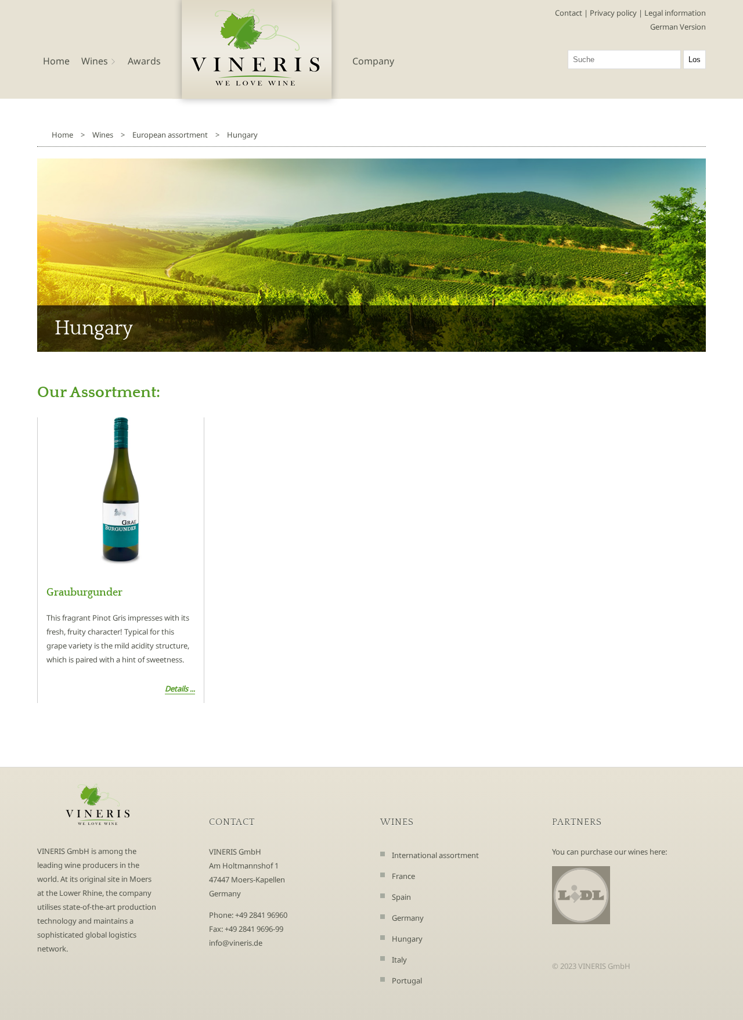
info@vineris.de (235, 943)
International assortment (435, 855)
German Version (678, 26)
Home (56, 61)
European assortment (170, 134)
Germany (408, 918)
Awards (144, 61)
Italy (399, 959)
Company (373, 61)
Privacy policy (613, 13)
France (403, 876)
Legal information (675, 13)
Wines (102, 134)
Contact (568, 13)
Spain (401, 897)
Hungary (242, 134)
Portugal (407, 980)
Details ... (180, 688)
